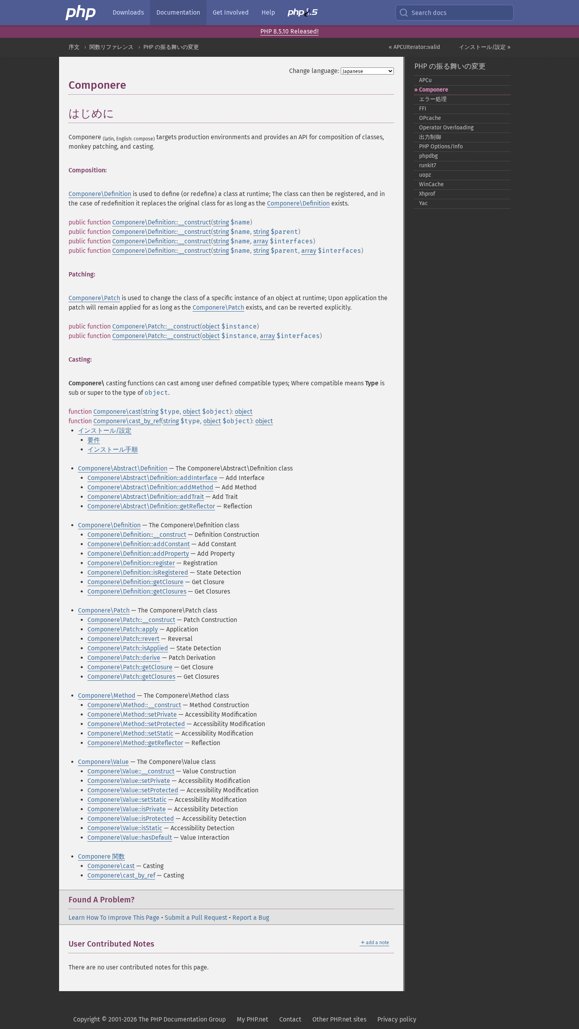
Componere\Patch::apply (122, 629)
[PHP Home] (81, 12)
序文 (74, 47)
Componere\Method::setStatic (130, 733)
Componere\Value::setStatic (127, 799)
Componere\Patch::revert (123, 638)
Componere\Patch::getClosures (131, 676)
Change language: (314, 71)
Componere (433, 89)
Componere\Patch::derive (123, 657)
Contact (290, 1019)
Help (268, 12)
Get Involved (231, 12)
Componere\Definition (100, 194)
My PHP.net (252, 1019)
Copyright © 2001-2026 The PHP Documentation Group (149, 1019)
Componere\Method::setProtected (136, 724)
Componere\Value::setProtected (132, 790)
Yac (423, 203)
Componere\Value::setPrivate (128, 780)
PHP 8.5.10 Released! (289, 31)
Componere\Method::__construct (134, 705)
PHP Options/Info (441, 146)
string (221, 222)
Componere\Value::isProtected (130, 818)
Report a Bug (250, 917)
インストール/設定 (105, 430)
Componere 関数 (101, 856)
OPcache (430, 118)
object (211, 326)
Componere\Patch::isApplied (127, 648)
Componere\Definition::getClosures (136, 591)
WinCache (431, 184)
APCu (425, 80)
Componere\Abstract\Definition (122, 468)
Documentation (178, 12)
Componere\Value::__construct (130, 771)
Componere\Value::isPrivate (126, 809)
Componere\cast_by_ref (127, 421)
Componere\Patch (94, 298)
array (260, 241)
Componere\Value (103, 762)
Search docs (429, 13)
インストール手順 (112, 449)
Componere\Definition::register (131, 563)
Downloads (128, 12)
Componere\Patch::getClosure (130, 667)
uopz (425, 175)
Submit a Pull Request (196, 917)
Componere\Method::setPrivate (132, 714)
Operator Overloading (446, 127)
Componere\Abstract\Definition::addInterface (152, 478)
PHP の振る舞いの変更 (171, 47)
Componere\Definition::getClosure (135, 582)
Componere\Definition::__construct (161, 222)
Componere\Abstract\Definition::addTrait (145, 496)
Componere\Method (106, 695)
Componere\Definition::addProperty (138, 553)
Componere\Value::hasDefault (129, 837)
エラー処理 (433, 99)
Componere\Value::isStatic (124, 828)
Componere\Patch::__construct (156, 326)
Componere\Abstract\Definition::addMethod (150, 487)
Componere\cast (117, 411)
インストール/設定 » (484, 47)
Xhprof (427, 193)
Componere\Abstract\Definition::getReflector (151, 506)
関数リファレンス (111, 47)
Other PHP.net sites (339, 1019)
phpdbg (428, 156)
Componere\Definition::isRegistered (137, 572)
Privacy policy (396, 1019)
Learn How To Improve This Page (114, 917)
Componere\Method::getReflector (135, 743)
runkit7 (427, 165)
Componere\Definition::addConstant (138, 544)
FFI (422, 108)
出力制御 (430, 137)
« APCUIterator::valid (414, 47)
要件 (93, 440)
